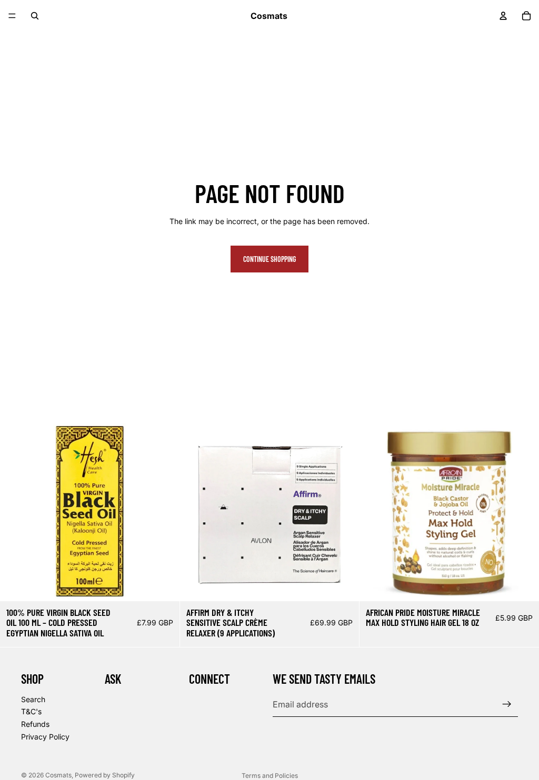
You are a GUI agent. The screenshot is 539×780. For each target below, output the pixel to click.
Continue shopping (269, 259)
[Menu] (12, 16)
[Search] (34, 15)
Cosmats (58, 775)
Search (33, 699)
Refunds (35, 724)
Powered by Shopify (105, 775)
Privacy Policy (45, 736)
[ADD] (163, 584)
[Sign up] (507, 704)
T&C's (31, 711)
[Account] (503, 15)
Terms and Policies (270, 775)
